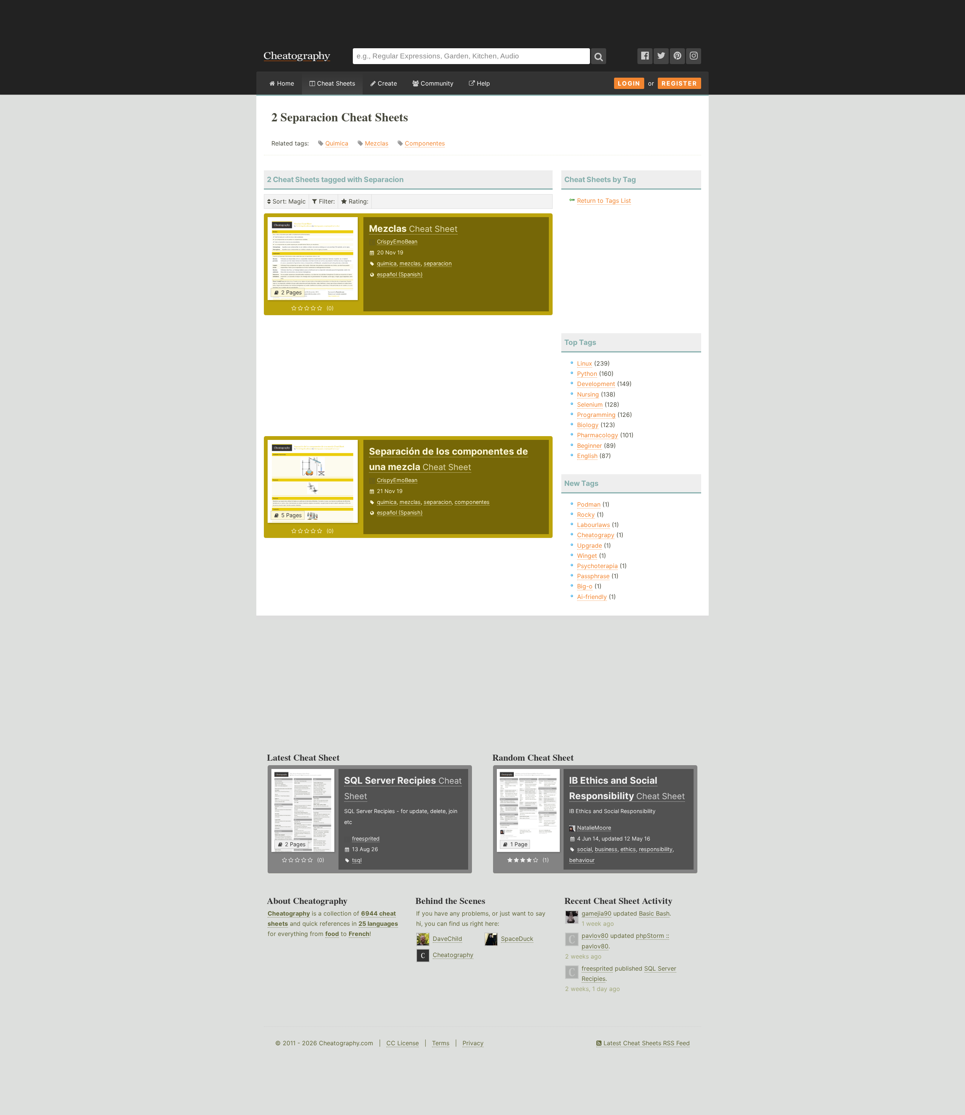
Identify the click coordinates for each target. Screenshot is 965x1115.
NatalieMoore (594, 827)
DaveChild (447, 938)
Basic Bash (654, 913)
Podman (588, 504)
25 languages (378, 923)
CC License (402, 1043)
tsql (356, 860)
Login (629, 83)
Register (679, 83)
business (606, 849)
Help (482, 83)
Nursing (588, 394)
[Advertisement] (482, 20)
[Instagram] (693, 56)
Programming (596, 414)
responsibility (655, 849)
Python (587, 373)
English (587, 455)
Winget (587, 555)
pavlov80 (595, 935)
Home (284, 83)
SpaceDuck (517, 938)
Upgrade (589, 545)
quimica (387, 263)
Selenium (590, 404)
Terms (440, 1043)
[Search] (598, 56)
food (332, 933)
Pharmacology (597, 435)
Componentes (425, 143)
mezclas (410, 263)
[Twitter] (661, 56)
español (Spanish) (400, 274)
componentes (472, 502)
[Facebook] (645, 56)
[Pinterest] (677, 56)
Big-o (585, 586)
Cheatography (289, 913)
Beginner (589, 445)
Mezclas (376, 143)
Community (436, 83)
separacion (438, 263)
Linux (584, 363)
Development (596, 383)
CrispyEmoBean (397, 241)
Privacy (473, 1043)
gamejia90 (596, 913)
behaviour (581, 860)
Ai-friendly (592, 596)
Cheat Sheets (335, 83)
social (584, 849)
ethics (628, 849)
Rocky (586, 514)
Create (386, 83)
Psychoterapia (597, 566)
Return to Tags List (604, 200)
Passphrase (593, 576)
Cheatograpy (595, 535)
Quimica (336, 143)
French (359, 933)
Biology (588, 425)
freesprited (366, 838)
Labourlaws (593, 524)
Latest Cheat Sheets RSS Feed (646, 1043)
